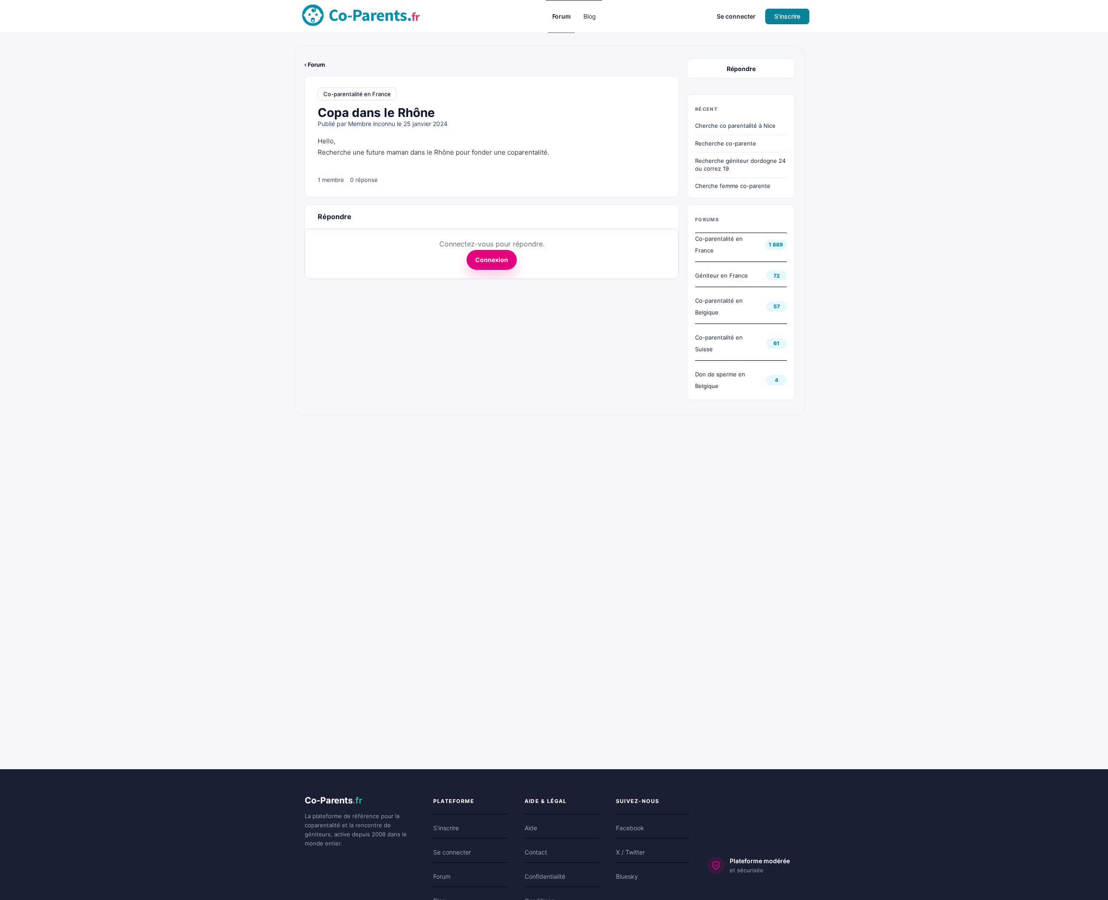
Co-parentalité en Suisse (719, 343)
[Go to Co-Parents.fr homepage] (361, 16)
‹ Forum (314, 64)
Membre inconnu (371, 123)
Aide (531, 828)
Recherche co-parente (725, 143)
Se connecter (736, 16)
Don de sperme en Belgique (720, 380)
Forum (442, 876)
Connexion (491, 259)
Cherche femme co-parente (732, 185)
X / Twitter (630, 852)
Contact (536, 852)
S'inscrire (787, 16)
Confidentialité (545, 876)
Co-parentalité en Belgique (719, 306)
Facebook (630, 828)
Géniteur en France (721, 275)
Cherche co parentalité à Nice (735, 125)
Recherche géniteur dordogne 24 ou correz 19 (740, 164)
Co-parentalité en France (357, 94)
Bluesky (627, 876)
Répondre (741, 68)
